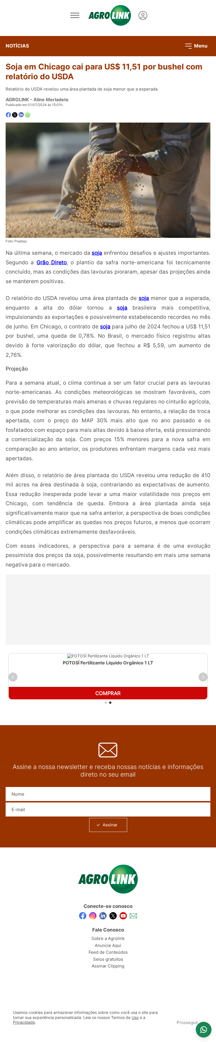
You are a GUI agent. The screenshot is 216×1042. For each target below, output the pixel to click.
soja (97, 252)
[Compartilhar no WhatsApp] (27, 115)
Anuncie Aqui (108, 945)
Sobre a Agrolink (108, 938)
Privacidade (24, 1022)
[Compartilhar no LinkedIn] (21, 115)
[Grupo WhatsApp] (204, 1030)
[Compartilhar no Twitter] (14, 115)
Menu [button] (200, 45)
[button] (12, 677)
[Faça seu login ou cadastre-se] (143, 15)
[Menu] (75, 15)
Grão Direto (52, 262)
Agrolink (17, 99)
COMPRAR (108, 693)
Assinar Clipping (108, 966)
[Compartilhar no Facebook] (8, 115)
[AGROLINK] (109, 15)
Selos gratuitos (108, 959)
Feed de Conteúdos (108, 952)
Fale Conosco (108, 930)
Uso (135, 1017)
